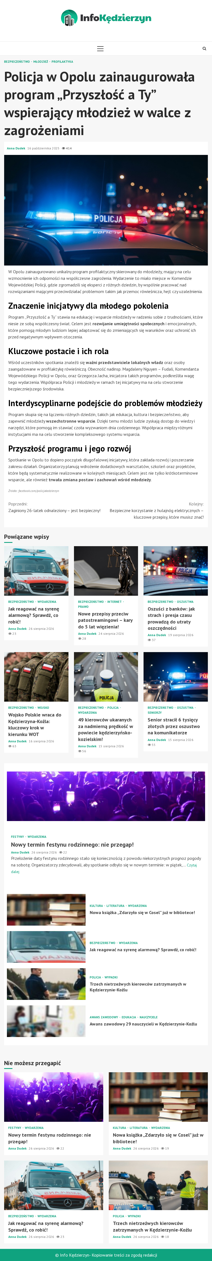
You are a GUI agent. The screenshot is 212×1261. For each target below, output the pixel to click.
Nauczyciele (149, 1017)
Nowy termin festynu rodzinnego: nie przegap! (106, 796)
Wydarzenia (47, 601)
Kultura (97, 905)
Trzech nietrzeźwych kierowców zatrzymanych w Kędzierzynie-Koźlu (46, 984)
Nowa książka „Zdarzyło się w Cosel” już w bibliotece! (46, 910)
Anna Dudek (16, 148)
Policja (113, 707)
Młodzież (41, 61)
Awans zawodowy (104, 1017)
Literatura (116, 905)
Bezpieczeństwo (17, 61)
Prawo (83, 606)
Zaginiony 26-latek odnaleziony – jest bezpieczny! (54, 507)
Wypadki (111, 977)
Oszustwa (185, 601)
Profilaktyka (62, 61)
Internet (115, 601)
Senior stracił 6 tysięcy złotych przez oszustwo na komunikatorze (176, 677)
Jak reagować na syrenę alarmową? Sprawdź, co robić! (36, 571)
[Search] (204, 48)
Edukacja (129, 1017)
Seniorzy (155, 712)
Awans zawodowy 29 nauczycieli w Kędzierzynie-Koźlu (46, 1021)
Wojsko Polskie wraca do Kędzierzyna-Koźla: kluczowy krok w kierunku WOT (36, 677)
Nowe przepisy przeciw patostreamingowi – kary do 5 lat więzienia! (106, 571)
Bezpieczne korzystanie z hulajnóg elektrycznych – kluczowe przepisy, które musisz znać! (157, 510)
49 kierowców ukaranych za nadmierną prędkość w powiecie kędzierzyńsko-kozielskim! (106, 677)
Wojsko (43, 707)
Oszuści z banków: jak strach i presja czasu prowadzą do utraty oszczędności (176, 571)
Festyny (18, 836)
